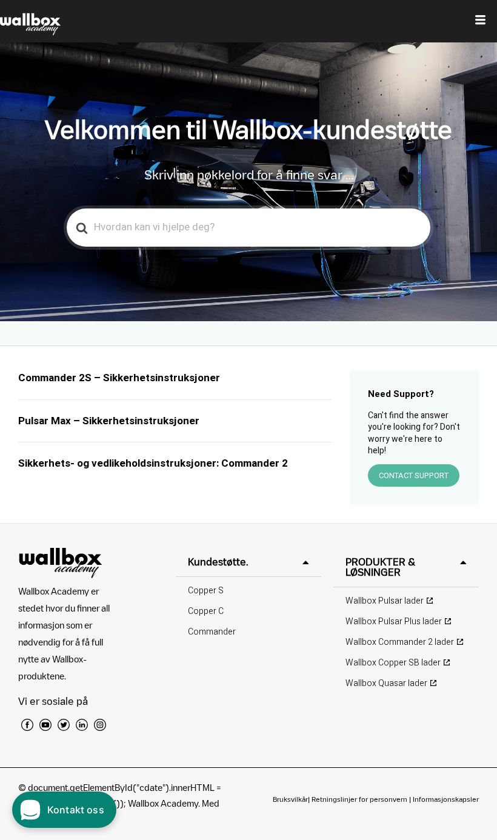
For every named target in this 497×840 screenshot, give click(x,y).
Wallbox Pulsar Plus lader (393, 621)
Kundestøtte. (218, 562)
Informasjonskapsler (446, 799)
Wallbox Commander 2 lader (399, 642)
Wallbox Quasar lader (386, 683)
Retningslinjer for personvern (359, 799)
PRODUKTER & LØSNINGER (380, 567)
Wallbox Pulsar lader (384, 601)
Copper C (206, 611)
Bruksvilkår (290, 799)
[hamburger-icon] (480, 21)
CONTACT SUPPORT (414, 475)
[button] (248, 562)
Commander (212, 631)
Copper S (206, 590)
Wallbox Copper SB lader (393, 662)
